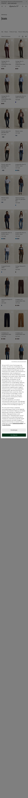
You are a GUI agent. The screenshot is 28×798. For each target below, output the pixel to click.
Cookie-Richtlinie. (6, 425)
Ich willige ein (14, 435)
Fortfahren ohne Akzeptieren (18, 361)
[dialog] (14, 399)
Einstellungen (14, 430)
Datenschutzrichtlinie (17, 423)
